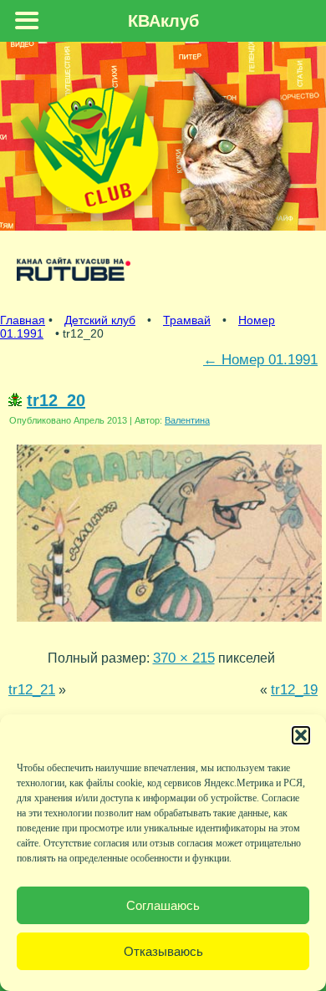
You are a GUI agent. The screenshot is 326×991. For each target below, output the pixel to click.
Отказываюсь (163, 951)
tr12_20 (56, 400)
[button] (301, 735)
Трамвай (187, 320)
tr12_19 (294, 689)
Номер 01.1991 (260, 359)
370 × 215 (184, 657)
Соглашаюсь (163, 905)
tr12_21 (31, 689)
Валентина (187, 420)
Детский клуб (99, 320)
